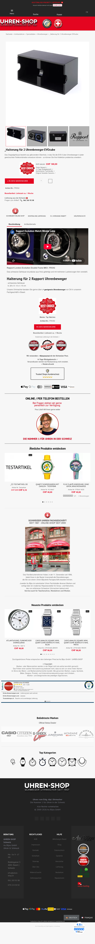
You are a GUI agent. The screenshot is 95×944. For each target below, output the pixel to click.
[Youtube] (58, 818)
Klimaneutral (45, 356)
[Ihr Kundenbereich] (75, 12)
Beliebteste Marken (47, 718)
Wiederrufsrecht (48, 364)
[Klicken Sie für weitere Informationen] (47, 692)
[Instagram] (47, 818)
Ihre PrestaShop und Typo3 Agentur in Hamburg (47, 926)
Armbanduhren (19, 34)
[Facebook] (42, 818)
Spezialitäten (30, 34)
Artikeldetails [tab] (30, 224)
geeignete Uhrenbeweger (55, 289)
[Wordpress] (36, 818)
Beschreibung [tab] (14, 224)
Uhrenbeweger (42, 34)
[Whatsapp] (53, 818)
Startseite (9, 34)
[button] (36, 11)
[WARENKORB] (59, 11)
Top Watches (50, 317)
